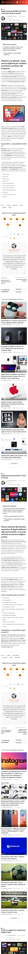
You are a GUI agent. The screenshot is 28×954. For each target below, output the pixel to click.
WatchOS (17, 657)
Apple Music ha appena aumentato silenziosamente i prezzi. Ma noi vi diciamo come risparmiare (13, 376)
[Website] (24, 272)
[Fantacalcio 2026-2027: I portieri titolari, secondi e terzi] (14, 899)
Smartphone (6, 825)
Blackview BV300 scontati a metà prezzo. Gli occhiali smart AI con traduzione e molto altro (13, 803)
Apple (3, 9)
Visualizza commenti (18, 290)
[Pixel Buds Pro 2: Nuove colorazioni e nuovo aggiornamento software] (14, 310)
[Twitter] (8, 20)
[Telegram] (17, 20)
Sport (4, 853)
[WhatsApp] (12, 20)
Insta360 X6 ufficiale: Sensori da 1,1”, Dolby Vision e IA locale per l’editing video (12, 348)
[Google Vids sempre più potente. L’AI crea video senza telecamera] (14, 445)
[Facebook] (7, 20)
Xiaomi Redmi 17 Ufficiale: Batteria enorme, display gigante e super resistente (13, 831)
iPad (21, 205)
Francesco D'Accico (12, 16)
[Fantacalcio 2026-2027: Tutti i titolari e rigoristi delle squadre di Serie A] (14, 872)
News (10, 207)
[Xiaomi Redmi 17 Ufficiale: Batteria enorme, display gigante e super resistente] (14, 818)
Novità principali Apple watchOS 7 (14, 516)
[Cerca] (23, 2)
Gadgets (5, 317)
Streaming (5, 426)
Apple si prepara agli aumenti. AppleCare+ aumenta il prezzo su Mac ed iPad (12, 404)
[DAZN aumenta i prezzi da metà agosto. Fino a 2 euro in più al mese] (14, 419)
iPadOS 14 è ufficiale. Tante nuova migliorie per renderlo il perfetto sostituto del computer (13, 48)
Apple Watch (16, 655)
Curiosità (15, 205)
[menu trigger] (26, 2)
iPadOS (4, 207)
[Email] (19, 20)
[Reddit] (15, 20)
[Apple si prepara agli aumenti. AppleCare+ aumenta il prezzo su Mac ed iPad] (14, 391)
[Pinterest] (10, 20)
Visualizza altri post (14, 251)
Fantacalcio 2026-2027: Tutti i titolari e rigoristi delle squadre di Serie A (13, 884)
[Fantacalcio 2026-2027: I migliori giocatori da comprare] (14, 846)
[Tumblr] (14, 20)
